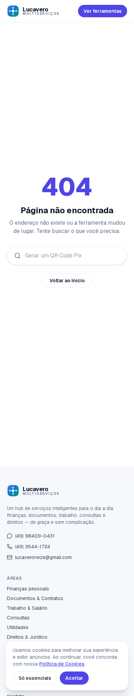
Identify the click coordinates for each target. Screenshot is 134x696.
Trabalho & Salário (27, 608)
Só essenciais (35, 678)
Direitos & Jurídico (27, 637)
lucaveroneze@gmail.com (43, 557)
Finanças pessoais (28, 589)
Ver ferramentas (102, 11)
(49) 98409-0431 (35, 536)
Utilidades (18, 627)
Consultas (18, 618)
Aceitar (74, 678)
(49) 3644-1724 (32, 546)
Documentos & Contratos (35, 598)
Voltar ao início (67, 280)
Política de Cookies (62, 664)
